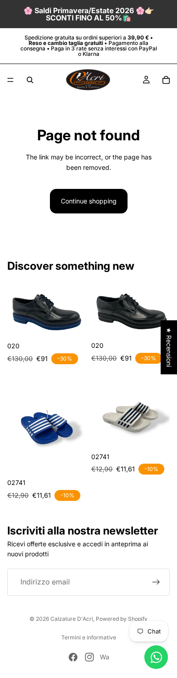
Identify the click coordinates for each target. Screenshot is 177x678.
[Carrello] (166, 80)
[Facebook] (73, 657)
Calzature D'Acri (71, 618)
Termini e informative (88, 637)
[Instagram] (89, 657)
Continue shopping (89, 201)
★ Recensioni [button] (169, 347)
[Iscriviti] (156, 582)
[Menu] (10, 79)
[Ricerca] (30, 80)
